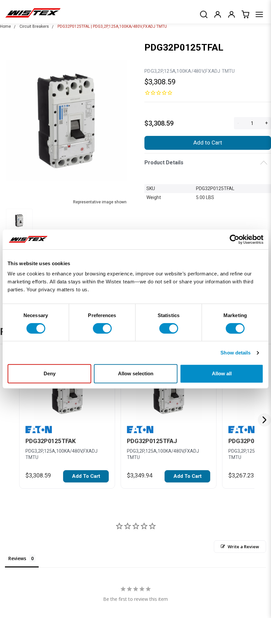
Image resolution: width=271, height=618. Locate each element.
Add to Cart (207, 142)
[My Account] (217, 14)
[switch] (102, 328)
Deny (50, 373)
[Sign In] (231, 14)
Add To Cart (86, 476)
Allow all (222, 373)
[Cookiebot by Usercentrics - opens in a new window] (234, 239)
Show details (235, 352)
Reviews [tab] (17, 558)
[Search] (203, 14)
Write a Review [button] (243, 547)
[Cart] (245, 14)
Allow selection (135, 373)
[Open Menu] (259, 14)
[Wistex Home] (32, 14)
